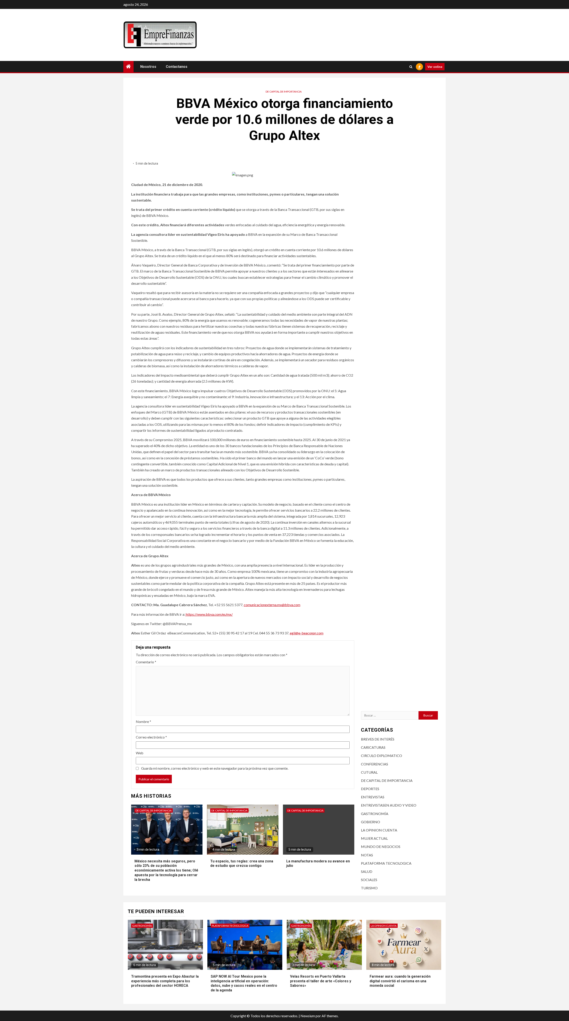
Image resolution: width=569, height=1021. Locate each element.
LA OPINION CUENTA (379, 830)
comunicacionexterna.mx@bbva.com (272, 605)
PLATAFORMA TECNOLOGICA (386, 863)
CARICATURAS (373, 747)
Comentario (146, 662)
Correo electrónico (151, 737)
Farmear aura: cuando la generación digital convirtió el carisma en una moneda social (400, 981)
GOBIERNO (370, 822)
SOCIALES (369, 880)
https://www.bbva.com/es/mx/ (209, 614)
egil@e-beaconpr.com (306, 633)
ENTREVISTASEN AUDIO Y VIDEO (388, 805)
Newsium (308, 1016)
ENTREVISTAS (372, 797)
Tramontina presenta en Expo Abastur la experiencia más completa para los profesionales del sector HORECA (165, 981)
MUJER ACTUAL (374, 838)
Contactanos (176, 67)
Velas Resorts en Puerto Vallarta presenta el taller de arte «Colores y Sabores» (320, 981)
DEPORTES (370, 789)
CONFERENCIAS (374, 764)
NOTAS (367, 855)
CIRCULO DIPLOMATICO (381, 755)
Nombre (143, 721)
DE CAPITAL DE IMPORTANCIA (284, 91)
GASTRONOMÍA (374, 813)
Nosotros (148, 67)
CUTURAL (369, 772)
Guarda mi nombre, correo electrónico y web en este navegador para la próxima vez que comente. (214, 768)
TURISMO (369, 888)
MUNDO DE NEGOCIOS (380, 846)
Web (139, 753)
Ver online (434, 67)
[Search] (411, 67)
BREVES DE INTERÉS (377, 739)
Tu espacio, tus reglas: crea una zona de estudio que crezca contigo (241, 863)
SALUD (366, 871)
